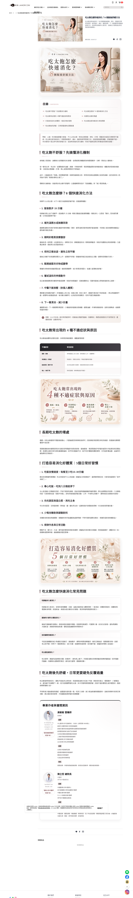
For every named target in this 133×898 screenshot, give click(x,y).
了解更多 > (29, 809)
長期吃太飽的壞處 (90, 116)
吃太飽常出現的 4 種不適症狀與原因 (58, 116)
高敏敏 (60, 712)
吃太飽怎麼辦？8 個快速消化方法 (96, 111)
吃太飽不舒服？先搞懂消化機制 (56, 111)
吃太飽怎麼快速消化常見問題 (94, 121)
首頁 (10, 13)
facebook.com (49, 725)
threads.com (48, 786)
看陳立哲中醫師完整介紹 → (49, 792)
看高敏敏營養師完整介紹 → (49, 734)
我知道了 (100, 808)
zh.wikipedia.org (48, 722)
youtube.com (48, 729)
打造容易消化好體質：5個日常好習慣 (58, 121)
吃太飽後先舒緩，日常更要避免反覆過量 (59, 126)
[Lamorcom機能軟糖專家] (20, 5)
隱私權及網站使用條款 (44, 808)
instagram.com (48, 727)
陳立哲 (60, 774)
